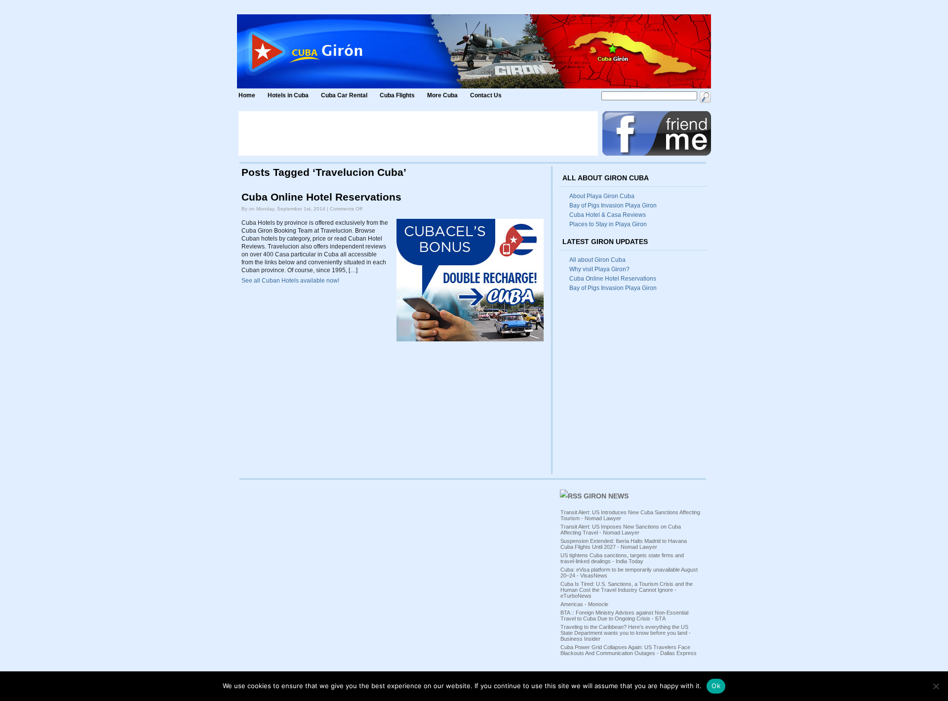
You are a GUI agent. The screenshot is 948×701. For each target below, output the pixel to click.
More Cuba (442, 95)
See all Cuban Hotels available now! (290, 280)
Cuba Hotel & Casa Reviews (607, 214)
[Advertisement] (418, 133)
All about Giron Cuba (597, 259)
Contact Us (486, 95)
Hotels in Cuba (288, 95)
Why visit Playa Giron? (599, 269)
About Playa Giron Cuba (601, 196)
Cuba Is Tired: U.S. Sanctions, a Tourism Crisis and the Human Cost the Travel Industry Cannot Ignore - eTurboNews (626, 590)
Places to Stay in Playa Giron (608, 224)
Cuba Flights (397, 95)
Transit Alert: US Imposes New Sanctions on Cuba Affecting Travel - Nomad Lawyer (620, 530)
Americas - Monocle (584, 604)
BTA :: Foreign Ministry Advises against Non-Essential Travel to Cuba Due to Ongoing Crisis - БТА (624, 615)
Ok (715, 686)
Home (246, 95)
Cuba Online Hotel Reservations (321, 197)
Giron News (606, 496)
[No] (936, 686)
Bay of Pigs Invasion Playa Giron (613, 205)
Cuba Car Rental (344, 95)
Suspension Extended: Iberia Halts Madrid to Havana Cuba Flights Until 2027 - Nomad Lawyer (623, 544)
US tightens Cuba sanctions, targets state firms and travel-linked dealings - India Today (622, 558)
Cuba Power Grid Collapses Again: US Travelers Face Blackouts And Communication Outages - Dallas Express (628, 650)
